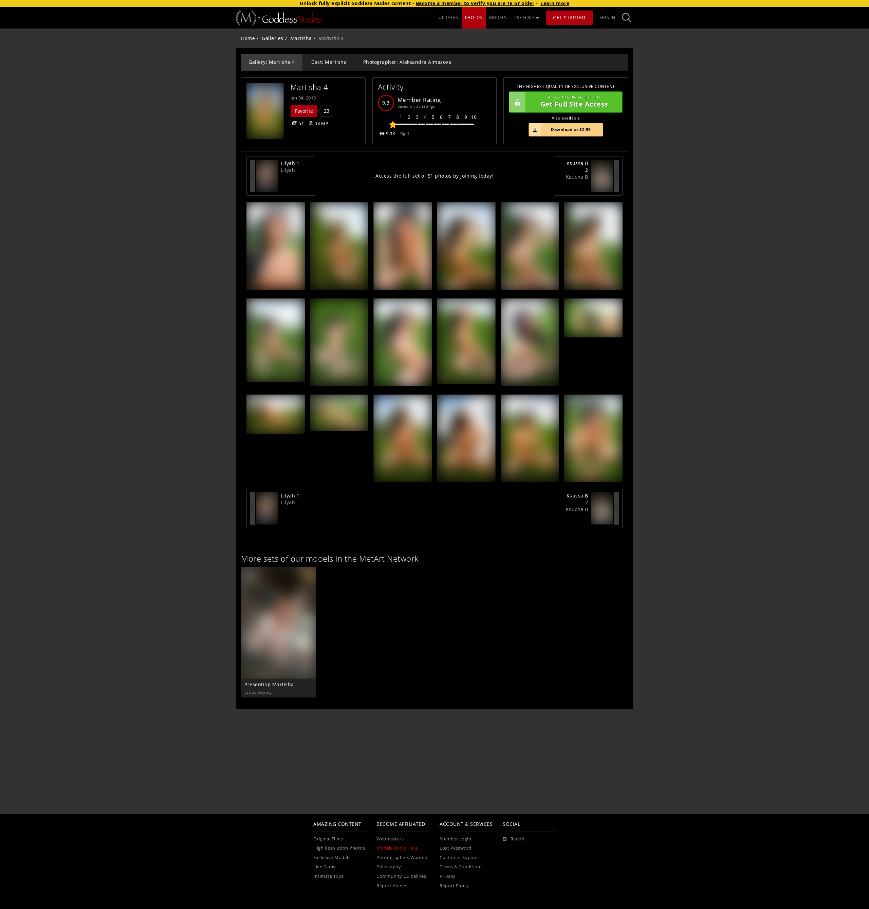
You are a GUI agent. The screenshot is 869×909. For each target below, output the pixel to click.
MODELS (498, 17)
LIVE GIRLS (524, 17)
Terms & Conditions (461, 867)
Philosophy (388, 867)
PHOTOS (473, 17)
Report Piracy (454, 886)
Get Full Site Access (574, 102)
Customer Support (460, 857)
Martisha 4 (309, 87)
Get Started (569, 17)
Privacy (448, 876)
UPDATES (448, 17)
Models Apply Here (397, 848)
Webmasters (390, 839)
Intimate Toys (328, 876)
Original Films (328, 839)
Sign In (607, 17)
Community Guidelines (401, 876)
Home (248, 38)
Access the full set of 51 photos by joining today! (434, 175)
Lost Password (456, 848)
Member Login (455, 839)
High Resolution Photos (339, 848)
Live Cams (324, 867)
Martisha (301, 38)
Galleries (272, 38)
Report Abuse (391, 886)
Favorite (304, 111)
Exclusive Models (331, 857)
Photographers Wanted (401, 857)
